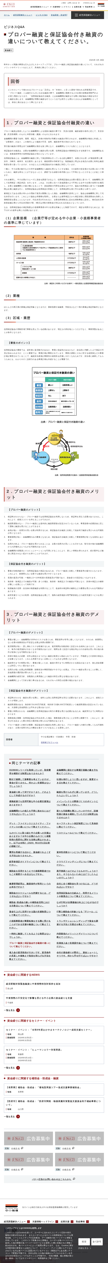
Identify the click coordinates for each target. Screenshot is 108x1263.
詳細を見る (83, 1248)
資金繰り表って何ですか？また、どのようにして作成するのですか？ (30, 794)
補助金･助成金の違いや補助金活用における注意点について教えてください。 (29, 904)
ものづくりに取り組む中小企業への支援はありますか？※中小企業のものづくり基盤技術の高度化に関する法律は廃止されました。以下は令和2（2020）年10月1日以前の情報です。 (30, 839)
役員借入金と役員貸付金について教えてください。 (77, 945)
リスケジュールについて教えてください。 (77, 833)
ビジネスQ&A (41, 15)
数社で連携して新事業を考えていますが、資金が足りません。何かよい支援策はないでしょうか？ (30, 782)
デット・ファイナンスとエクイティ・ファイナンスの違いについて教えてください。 (30, 825)
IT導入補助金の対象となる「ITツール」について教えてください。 (77, 913)
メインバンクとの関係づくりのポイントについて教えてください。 (77, 803)
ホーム (7, 15)
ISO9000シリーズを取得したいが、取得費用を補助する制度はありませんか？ (30, 772)
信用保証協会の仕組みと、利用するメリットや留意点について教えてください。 (77, 895)
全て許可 (97, 1242)
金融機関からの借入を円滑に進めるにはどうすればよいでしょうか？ (30, 812)
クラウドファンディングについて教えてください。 (77, 863)
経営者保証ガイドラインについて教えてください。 (30, 863)
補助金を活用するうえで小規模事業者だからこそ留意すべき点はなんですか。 (30, 873)
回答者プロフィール (49, 742)
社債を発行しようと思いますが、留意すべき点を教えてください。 (77, 781)
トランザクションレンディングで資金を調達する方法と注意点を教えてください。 (77, 923)
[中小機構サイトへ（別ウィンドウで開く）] (101, 5)
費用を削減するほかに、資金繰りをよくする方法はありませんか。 (30, 854)
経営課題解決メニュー (22, 15)
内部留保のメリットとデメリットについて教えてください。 (77, 935)
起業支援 (65, 1221)
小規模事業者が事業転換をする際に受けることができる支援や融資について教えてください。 (30, 924)
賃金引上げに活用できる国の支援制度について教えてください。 (30, 913)
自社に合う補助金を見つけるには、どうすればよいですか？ (77, 885)
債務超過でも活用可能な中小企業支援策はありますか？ (30, 803)
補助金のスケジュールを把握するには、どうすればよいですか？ (30, 895)
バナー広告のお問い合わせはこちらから (52, 1179)
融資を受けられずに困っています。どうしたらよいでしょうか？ (77, 794)
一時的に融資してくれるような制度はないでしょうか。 (30, 935)
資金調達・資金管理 (59, 15)
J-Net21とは (88, 3)
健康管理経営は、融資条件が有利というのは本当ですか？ (30, 885)
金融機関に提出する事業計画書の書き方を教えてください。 (77, 772)
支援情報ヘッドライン (43, 1221)
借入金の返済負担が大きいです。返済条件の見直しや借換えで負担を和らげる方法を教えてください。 (30, 955)
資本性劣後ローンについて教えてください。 (76, 854)
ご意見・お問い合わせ (69, 3)
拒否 (84, 1242)
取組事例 (80, 1221)
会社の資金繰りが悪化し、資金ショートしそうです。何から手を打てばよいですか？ (77, 954)
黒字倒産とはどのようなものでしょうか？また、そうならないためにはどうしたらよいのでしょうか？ (77, 874)
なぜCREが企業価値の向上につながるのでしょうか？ (78, 904)
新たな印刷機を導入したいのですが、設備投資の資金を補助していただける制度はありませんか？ (77, 814)
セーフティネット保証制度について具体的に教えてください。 (77, 825)
